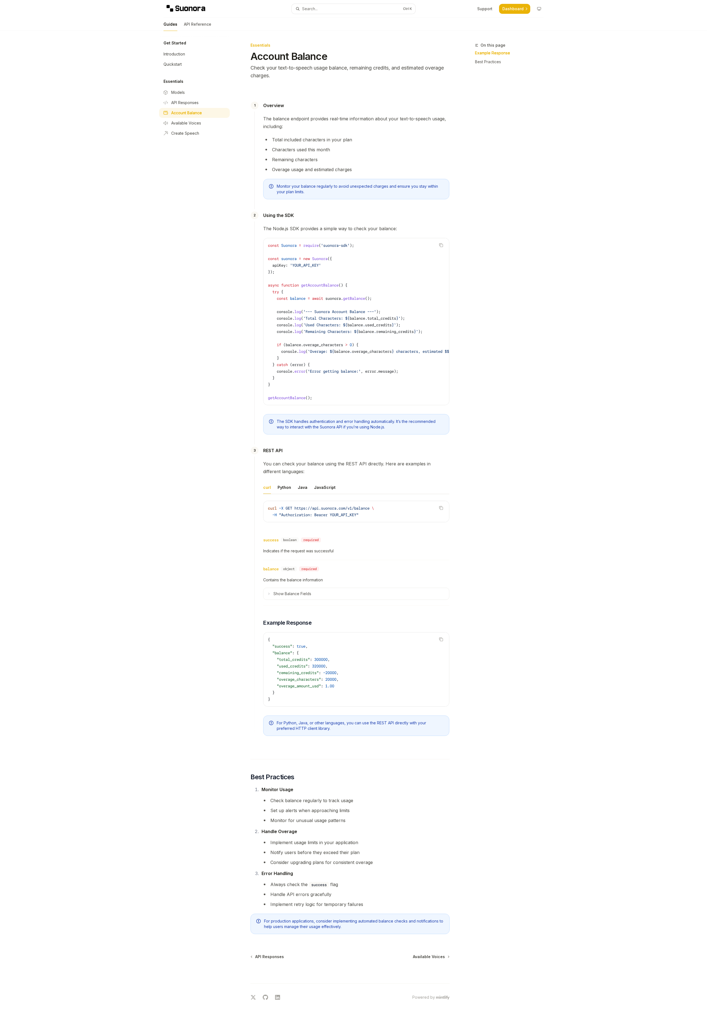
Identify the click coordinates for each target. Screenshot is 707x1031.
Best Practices (488, 61)
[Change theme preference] (539, 8)
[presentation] (356, 321)
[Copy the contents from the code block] (441, 245)
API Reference (197, 24)
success (271, 540)
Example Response (492, 53)
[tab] (267, 487)
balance (271, 569)
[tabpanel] (356, 516)
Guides (170, 24)
